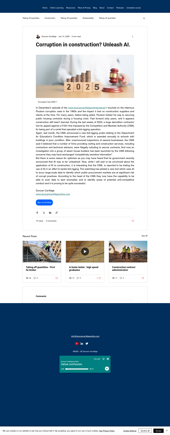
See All (144, 236)
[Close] (166, 431)
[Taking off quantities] (85, 251)
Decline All (145, 430)
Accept (158, 430)
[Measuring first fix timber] (42, 251)
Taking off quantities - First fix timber (40, 268)
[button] (57, 7)
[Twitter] (87, 343)
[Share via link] (56, 212)
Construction (50, 18)
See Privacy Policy (107, 430)
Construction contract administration (123, 268)
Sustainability (88, 18)
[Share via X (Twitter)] (43, 212)
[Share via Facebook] (37, 212)
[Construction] (128, 251)
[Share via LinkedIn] (50, 212)
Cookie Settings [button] (129, 430)
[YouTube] (76, 343)
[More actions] (132, 36)
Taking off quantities (31, 18)
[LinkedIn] (82, 343)
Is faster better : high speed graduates (83, 268)
